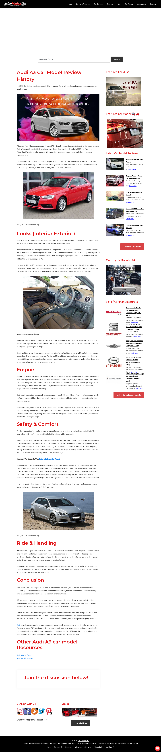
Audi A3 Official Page (25, 658)
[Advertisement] (80, 36)
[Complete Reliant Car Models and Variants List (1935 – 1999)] (114, 341)
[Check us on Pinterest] (48, 709)
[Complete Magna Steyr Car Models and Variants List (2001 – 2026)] (114, 374)
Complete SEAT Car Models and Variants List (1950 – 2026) (134, 326)
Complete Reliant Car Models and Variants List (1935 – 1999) (134, 343)
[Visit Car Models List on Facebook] (27, 709)
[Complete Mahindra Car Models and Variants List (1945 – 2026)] (114, 308)
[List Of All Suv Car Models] (123, 78)
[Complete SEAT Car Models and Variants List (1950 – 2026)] (114, 324)
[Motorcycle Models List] (123, 266)
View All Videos (80, 723)
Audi (18, 625)
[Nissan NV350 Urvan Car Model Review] (115, 209)
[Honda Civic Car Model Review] (115, 225)
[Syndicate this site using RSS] (34, 709)
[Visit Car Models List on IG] (20, 709)
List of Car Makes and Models (129, 395)
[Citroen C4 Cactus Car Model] (115, 192)
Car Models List (83, 741)
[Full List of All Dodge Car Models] (70, 709)
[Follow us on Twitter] (41, 709)
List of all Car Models (132, 246)
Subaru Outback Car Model (49, 459)
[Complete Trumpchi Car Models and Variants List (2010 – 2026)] (114, 357)
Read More (132, 169)
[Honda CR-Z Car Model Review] (115, 159)
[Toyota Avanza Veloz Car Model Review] (115, 176)
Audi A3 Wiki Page (24, 655)
